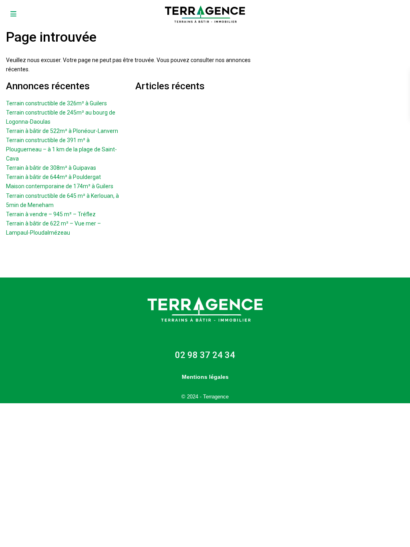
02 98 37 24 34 (205, 355)
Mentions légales (205, 377)
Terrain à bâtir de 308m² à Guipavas (51, 168)
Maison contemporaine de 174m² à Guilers (59, 186)
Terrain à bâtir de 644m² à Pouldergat (53, 177)
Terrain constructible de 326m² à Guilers (56, 103)
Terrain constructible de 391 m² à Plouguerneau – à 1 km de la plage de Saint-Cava (61, 149)
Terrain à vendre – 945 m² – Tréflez (51, 214)
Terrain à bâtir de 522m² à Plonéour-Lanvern (62, 131)
